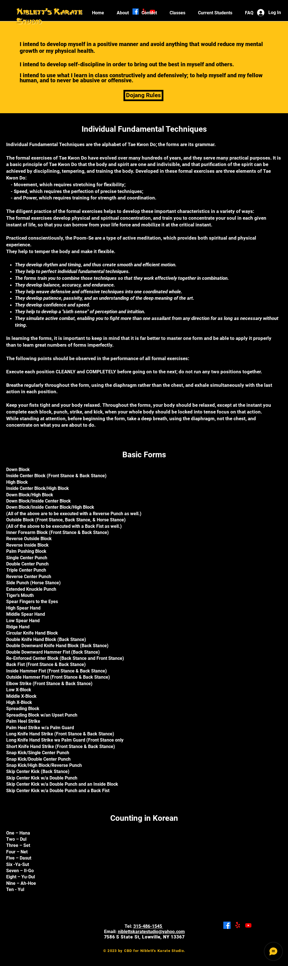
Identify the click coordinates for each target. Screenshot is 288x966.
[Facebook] (227, 925)
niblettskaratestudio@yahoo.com (151, 931)
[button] (215, 13)
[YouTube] (248, 925)
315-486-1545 (148, 926)
